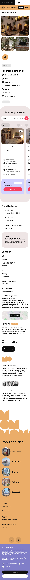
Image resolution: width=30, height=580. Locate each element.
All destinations (6, 506)
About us (7, 349)
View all (22, 44)
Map (26, 7)
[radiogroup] (12, 161)
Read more (5, 65)
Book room (13, 189)
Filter (6, 125)
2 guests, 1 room (18, 118)
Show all (5, 102)
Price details (6, 185)
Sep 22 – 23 (17, 183)
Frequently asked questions (9, 519)
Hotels (21, 7)
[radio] (4, 160)
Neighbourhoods (12, 7)
